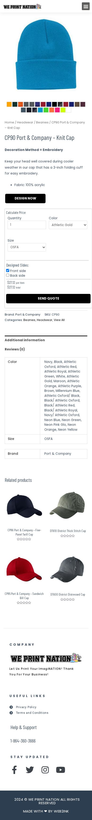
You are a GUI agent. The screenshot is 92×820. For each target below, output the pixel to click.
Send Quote (48, 298)
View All (59, 320)
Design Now (25, 198)
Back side (17, 275)
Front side (18, 271)
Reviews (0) (15, 349)
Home (9, 122)
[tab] (46, 340)
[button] (86, 6)
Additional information (25, 340)
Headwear (25, 122)
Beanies (42, 122)
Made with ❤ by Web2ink (46, 811)
